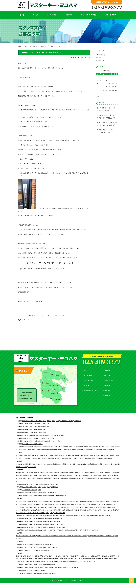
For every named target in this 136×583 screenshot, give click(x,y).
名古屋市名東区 (44, 504)
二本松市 (37, 435)
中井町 (90, 478)
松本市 (52, 495)
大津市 (32, 518)
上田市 (39, 495)
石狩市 (28, 421)
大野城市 (60, 559)
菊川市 (101, 515)
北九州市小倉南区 (79, 556)
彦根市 (28, 518)
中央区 (69, 455)
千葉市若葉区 (71, 446)
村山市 (24, 432)
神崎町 (98, 449)
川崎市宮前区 (78, 475)
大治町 (59, 513)
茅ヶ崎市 (47, 478)
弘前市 (38, 424)
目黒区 (88, 455)
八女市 (78, 559)
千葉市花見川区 (48, 446)
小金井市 (37, 458)
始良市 (25, 573)
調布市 (112, 455)
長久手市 (35, 510)
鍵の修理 (107, 385)
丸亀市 (38, 547)
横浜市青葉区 (34, 472)
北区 (46, 455)
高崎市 (24, 444)
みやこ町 (84, 561)
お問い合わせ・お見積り (91, 390)
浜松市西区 (53, 515)
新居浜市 (44, 550)
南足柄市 (66, 478)
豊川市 (107, 507)
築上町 (93, 561)
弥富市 (51, 513)
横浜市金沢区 (56, 472)
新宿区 (61, 455)
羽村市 (98, 458)
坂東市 (35, 438)
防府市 (43, 544)
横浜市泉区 (49, 472)
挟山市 (35, 464)
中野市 (24, 495)
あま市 (55, 513)
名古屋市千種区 (112, 501)
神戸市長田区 (55, 536)
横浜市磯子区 (42, 472)
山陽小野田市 (33, 544)
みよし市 (94, 507)
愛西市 (47, 513)
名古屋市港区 (60, 504)
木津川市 (62, 524)
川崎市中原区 (63, 475)
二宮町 (86, 478)
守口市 (92, 530)
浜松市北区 (33, 515)
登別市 (61, 421)
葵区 (77, 515)
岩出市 (40, 527)
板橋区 (53, 455)
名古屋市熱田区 (80, 501)
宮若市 (28, 561)
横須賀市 (99, 475)
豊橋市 (111, 507)
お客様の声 (99, 54)
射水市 (39, 487)
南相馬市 (32, 435)
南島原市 (53, 564)
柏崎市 (32, 484)
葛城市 (56, 521)
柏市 (58, 449)
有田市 (58, 527)
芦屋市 (109, 536)
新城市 (63, 510)
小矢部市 (44, 487)
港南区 (53, 393)
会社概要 (86, 385)
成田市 (73, 449)
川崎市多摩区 (86, 475)
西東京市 (22, 458)
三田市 (89, 536)
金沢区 (58, 399)
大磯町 (82, 478)
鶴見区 (64, 379)
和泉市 (84, 530)
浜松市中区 (59, 515)
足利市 (51, 441)
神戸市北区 (27, 536)
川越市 (38, 464)
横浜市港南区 (63, 472)
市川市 (28, 446)
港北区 (58, 375)
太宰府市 (69, 559)
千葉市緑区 (86, 446)
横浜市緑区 (33, 475)
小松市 (32, 490)
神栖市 (52, 438)
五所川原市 (29, 424)
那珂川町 (36, 561)
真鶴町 (113, 478)
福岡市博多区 (32, 556)
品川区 (92, 455)
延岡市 (24, 570)
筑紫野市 (47, 559)
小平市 (47, 458)
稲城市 (64, 458)
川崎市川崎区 (50, 475)
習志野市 (32, 446)
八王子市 (107, 458)
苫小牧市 (49, 421)
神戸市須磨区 (62, 536)
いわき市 (61, 435)
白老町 (57, 421)
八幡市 (48, 524)
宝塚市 (97, 536)
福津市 (97, 559)
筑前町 (68, 561)
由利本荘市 (45, 429)
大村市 (33, 564)
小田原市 (61, 478)
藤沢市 (42, 478)
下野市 (58, 441)
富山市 (56, 487)
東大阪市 (54, 530)
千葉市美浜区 (63, 446)
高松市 (46, 547)
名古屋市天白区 (20, 507)
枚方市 (24, 530)
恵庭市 (41, 421)
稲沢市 (112, 510)
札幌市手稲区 (77, 421)
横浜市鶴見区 (107, 472)
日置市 (33, 573)
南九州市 (48, 573)
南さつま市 (43, 573)
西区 (58, 386)
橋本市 (25, 527)
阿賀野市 (55, 484)
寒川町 (78, 478)
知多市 (52, 510)
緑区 (46, 377)
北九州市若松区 (107, 556)
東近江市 (44, 518)
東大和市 (76, 458)
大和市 (22, 478)
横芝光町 (85, 449)
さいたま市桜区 (23, 467)
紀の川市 (36, 527)
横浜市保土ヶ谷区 (25, 475)
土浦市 (24, 438)
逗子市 (108, 475)
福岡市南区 (25, 556)
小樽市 (37, 421)
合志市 (60, 567)
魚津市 (35, 487)
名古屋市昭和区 (45, 501)
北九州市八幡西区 (69, 556)
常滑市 (59, 510)
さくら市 (34, 441)
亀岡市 (32, 524)
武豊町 (88, 510)
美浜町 (92, 510)
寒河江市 (28, 432)
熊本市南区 (51, 567)
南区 (55, 389)
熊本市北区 (25, 567)
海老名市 (26, 478)
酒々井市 (21, 449)
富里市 (26, 449)
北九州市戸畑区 (23, 559)
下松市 (51, 544)
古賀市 (86, 559)
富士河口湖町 (48, 492)
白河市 (57, 435)
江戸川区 (38, 455)
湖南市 (56, 518)
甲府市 (32, 492)
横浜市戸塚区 (92, 472)
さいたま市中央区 (107, 464)
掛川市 (105, 515)
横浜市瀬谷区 (84, 472)
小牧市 (108, 510)
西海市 (29, 564)
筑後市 (105, 559)
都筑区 (52, 374)
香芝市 (42, 521)
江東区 (42, 455)
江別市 (24, 421)
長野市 (28, 495)
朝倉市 (93, 559)
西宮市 (101, 536)
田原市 (67, 510)
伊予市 (24, 550)
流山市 (94, 446)
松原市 (62, 530)
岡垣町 (57, 561)
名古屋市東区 (37, 507)
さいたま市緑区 (98, 464)
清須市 (22, 513)
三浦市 (112, 475)
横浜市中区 (114, 472)
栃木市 (55, 441)
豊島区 (57, 455)
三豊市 (29, 547)
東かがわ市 (56, 547)
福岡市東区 (19, 556)
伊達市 (53, 421)
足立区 (18, 455)
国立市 (56, 458)
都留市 (54, 492)
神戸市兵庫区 (47, 536)
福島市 (28, 435)
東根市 (33, 432)
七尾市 (24, 490)
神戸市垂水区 (70, 536)
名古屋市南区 (69, 507)
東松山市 (18, 464)
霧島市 (29, 573)
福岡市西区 (47, 556)
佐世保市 (24, 564)
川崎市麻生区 (93, 475)
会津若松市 (43, 435)
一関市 (47, 426)
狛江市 (108, 455)
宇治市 (44, 524)
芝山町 (77, 449)
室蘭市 (65, 421)
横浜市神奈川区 (20, 472)
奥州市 (43, 426)
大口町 (36, 513)
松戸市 (90, 446)
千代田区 (65, 455)
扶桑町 (40, 513)
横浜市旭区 (28, 472)
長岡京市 (40, 524)
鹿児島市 (37, 573)
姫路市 (18, 536)
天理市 (38, 521)
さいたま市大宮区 (80, 464)
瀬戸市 (40, 510)
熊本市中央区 (38, 567)
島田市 (88, 515)
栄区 (51, 398)
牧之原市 (96, 515)
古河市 (32, 438)
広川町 (89, 561)
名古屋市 (18, 501)
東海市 (44, 510)
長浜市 (24, 518)
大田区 (95, 455)
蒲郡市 (103, 507)
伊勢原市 (56, 478)
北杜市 (24, 492)
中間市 (109, 559)
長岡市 (24, 484)
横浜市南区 (39, 475)
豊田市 (27, 510)
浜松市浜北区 (39, 515)
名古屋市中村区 (27, 504)
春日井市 (100, 510)
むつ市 (24, 424)
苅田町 (53, 561)
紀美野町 (50, 527)
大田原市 (29, 441)
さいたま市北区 (71, 464)
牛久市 (39, 438)
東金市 (102, 446)
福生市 (102, 458)
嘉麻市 (113, 559)
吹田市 (42, 530)
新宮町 (80, 561)
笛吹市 (43, 492)
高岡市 (28, 487)
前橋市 (28, 444)
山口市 (24, 544)
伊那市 (60, 495)
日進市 (31, 510)
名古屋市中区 (30, 501)
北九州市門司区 (98, 556)
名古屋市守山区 (76, 504)
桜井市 (52, 521)
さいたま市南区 (32, 467)
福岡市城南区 (61, 556)
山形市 (41, 432)
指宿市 (53, 573)
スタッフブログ (88, 380)
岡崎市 (82, 507)
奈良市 (24, 521)
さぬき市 (50, 547)
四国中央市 (50, 550)
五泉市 (35, 484)
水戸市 (28, 438)
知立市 (86, 507)
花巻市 (35, 426)
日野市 (84, 458)
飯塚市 (34, 559)
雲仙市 (41, 564)
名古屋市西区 (96, 501)
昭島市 (95, 458)
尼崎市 (112, 536)
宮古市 (32, 426)
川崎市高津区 (71, 475)
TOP (84, 370)
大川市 (19, 561)
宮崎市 (35, 570)
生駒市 (28, 521)
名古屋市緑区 (93, 504)
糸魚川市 (40, 484)
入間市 (27, 464)
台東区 (29, 455)
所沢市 (31, 464)
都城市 (39, 570)
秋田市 (32, 429)
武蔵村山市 (90, 458)
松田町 (98, 478)
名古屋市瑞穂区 (52, 507)
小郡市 (82, 559)
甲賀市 (60, 518)
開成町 (105, 478)
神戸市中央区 (40, 536)
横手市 (39, 429)
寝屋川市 (28, 530)
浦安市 (38, 449)
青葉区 (46, 373)
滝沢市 (24, 426)
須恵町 (72, 561)
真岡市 (47, 441)
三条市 (48, 484)
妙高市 (44, 484)
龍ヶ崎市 (47, 438)
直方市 (89, 559)
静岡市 (70, 515)
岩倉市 (18, 513)
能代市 (28, 429)
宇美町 (49, 561)
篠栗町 (61, 561)
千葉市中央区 (78, 446)
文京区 (49, 455)
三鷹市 (116, 455)
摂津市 (88, 530)
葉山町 (70, 478)
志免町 (41, 561)
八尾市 (58, 530)
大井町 (94, 478)
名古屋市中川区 (63, 501)
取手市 (43, 438)
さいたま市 (44, 464)
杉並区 (99, 455)
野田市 (98, 446)
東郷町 (71, 510)
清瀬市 (27, 458)
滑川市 (32, 487)
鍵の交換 (107, 375)
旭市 (105, 449)
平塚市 (38, 478)
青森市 (34, 424)
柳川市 (65, 559)
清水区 (74, 515)
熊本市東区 (45, 567)
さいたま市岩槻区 (52, 464)
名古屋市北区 (108, 504)
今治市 (35, 550)
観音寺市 (24, 547)
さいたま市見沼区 (61, 464)
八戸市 (47, 424)
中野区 (80, 455)
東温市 (28, 550)
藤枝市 (84, 515)
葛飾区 (22, 455)
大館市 (24, 429)
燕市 (52, 484)
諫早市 (37, 564)
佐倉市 (37, 446)
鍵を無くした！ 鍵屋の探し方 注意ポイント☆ (42, 52)
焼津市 (92, 515)
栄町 (70, 449)
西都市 (32, 570)
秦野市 (51, 478)
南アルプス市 (37, 492)
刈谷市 (115, 507)
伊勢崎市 (36, 444)
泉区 (43, 390)
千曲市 (35, 495)
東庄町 (108, 449)
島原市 (44, 564)
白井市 (55, 449)
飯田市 (64, 495)
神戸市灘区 (33, 536)
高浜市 (19, 510)
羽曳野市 (67, 530)
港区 (73, 455)
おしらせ (98, 57)
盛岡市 (28, 426)
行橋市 (74, 559)
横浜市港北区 (70, 472)
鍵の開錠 (107, 390)
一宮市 (95, 510)
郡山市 (48, 435)
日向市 (28, 570)
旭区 (47, 383)
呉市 (23, 541)
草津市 (48, 518)
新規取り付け (108, 380)
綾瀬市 (35, 478)
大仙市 (35, 429)
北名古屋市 (27, 513)
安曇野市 (44, 495)
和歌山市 (45, 527)
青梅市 (111, 458)
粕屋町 (45, 561)
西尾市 (99, 507)
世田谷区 (104, 455)
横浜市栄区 (78, 472)
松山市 (32, 550)
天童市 (37, 432)
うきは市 (24, 561)
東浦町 (79, 510)
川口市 (23, 464)
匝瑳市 (90, 449)
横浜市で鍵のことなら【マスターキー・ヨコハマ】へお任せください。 (46, 5)
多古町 (94, 449)
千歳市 (44, 421)
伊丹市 (105, 536)
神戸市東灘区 (83, 536)
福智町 (76, 561)
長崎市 (48, 564)
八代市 (76, 567)
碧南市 (23, 510)
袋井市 (109, 515)
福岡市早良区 (39, 556)
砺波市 (48, 487)
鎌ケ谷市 (50, 449)
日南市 (43, 570)
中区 (62, 389)
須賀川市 (52, 435)
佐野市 (43, 441)
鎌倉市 (104, 475)
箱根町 (109, 478)
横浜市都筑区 (99, 472)
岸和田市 (79, 530)
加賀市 (35, 490)
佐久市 (48, 495)
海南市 (54, 527)
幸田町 (75, 510)
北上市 (39, 426)
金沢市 (28, 490)
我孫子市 (62, 449)
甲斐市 (28, 492)
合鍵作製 (107, 370)
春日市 (43, 559)
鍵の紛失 (107, 395)
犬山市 (104, 510)
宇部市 (39, 544)
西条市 (39, 550)
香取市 (102, 449)
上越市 (28, 484)
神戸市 (22, 536)
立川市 (81, 458)
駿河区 (81, 515)
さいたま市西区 (89, 464)
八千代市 (34, 449)
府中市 (60, 458)
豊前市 (32, 561)
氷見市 (24, 487)
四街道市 (41, 446)
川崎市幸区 (57, 475)
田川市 (101, 559)
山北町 (101, 478)
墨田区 (33, 455)
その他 (98, 60)
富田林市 (72, 530)
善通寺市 (33, 547)
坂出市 (42, 547)
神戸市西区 (77, 536)
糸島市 (52, 559)
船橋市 (24, 446)
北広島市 (32, 421)
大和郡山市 (33, 521)
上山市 (44, 432)
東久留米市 (32, 458)
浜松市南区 (65, 515)
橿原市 (60, 521)
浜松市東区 (46, 515)
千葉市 (110, 446)
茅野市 (56, 495)
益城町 (64, 567)
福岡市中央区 (53, 556)
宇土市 (68, 567)
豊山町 (32, 513)
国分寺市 (51, 458)
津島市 (43, 513)
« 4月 (97, 96)
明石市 (19, 538)
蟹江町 (63, 513)
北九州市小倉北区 (89, 556)
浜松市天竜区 (25, 515)
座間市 (31, 478)
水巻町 (64, 561)
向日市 (35, 524)
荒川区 (26, 455)
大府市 (48, 510)
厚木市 (18, 478)
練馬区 (76, 455)
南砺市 (52, 487)
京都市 (24, 524)
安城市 (90, 507)
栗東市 (52, 518)
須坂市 (32, 495)
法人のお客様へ (88, 375)
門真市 (96, 530)
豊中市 (49, 530)
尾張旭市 (116, 510)
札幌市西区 (70, 421)
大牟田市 (39, 559)
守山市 (35, 518)
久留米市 (30, 559)
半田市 (55, 510)
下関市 (28, 544)
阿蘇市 (56, 567)
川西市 (93, 536)
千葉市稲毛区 (56, 446)
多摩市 (68, 458)
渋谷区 (84, 455)
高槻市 (33, 530)
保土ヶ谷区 (52, 386)
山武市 (81, 449)
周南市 (47, 544)
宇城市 (72, 567)
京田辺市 (56, 524)
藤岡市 (41, 444)
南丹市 (28, 524)
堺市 (76, 530)
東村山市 (42, 458)
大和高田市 (47, 521)
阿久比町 (83, 510)
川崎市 (44, 475)
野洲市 (39, 518)
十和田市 (42, 424)
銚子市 (112, 449)
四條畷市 (37, 530)
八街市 (106, 446)
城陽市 (52, 524)
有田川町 (62, 527)
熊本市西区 (31, 567)
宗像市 (56, 559)
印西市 (67, 449)
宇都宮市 (24, 441)
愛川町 (74, 478)
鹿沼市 (39, 441)
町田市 (72, 458)
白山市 (39, 490)
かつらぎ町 (30, 527)
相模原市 (116, 475)
